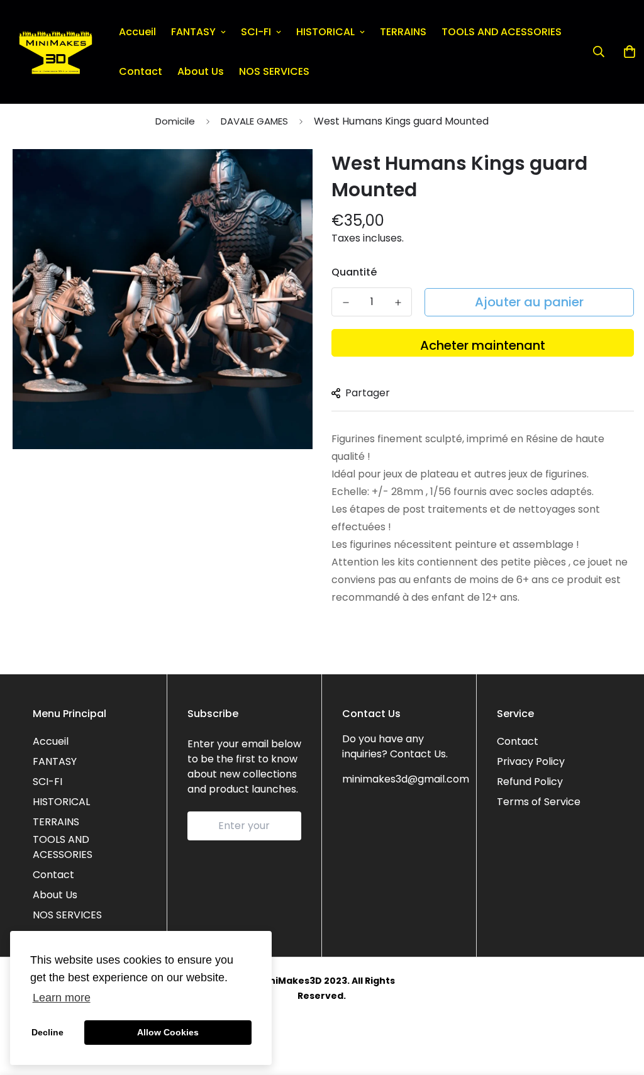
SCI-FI (256, 32)
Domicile (175, 121)
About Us (200, 71)
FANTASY (193, 32)
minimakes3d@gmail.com (405, 779)
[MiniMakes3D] (55, 52)
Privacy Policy (531, 761)
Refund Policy (530, 781)
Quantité (354, 272)
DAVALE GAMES (254, 121)
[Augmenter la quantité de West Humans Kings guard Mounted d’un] (397, 302)
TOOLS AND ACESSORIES (501, 32)
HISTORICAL (325, 32)
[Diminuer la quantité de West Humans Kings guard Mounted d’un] (345, 302)
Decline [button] (47, 1032)
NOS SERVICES (274, 71)
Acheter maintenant (482, 345)
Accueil (137, 32)
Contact (140, 71)
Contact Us (418, 754)
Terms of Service (538, 801)
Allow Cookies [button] (168, 1032)
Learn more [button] (62, 997)
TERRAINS (403, 32)
